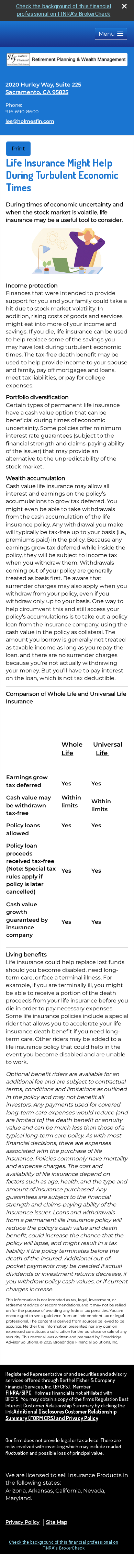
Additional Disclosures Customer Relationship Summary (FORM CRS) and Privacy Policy (60, 1414)
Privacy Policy (22, 1522)
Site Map (56, 1522)
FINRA (12, 1392)
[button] (111, 34)
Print (18, 148)
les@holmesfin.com (29, 121)
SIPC (26, 1392)
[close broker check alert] (124, 6)
